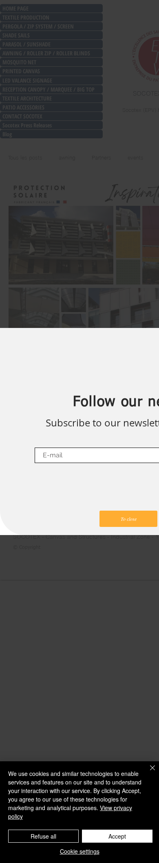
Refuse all (43, 836)
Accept (117, 836)
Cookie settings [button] (79, 851)
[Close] (147, 772)
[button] (128, 519)
